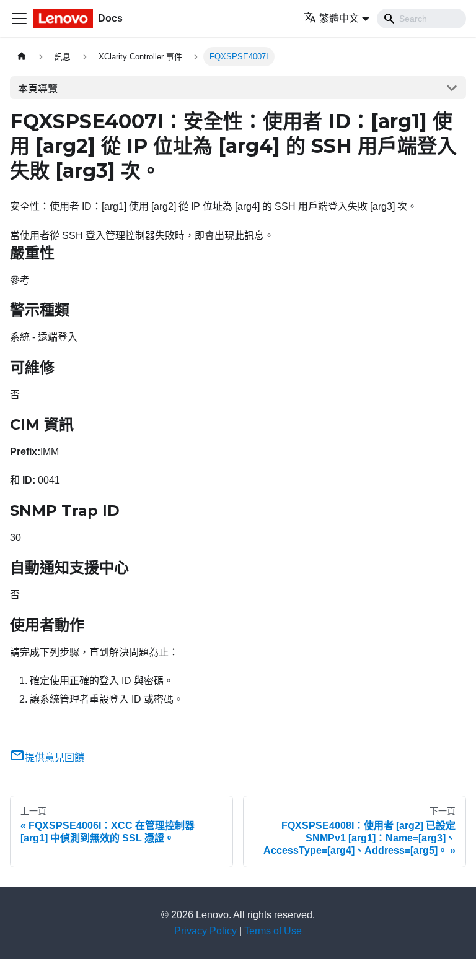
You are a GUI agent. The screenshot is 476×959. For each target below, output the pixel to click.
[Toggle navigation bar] (19, 18)
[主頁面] (21, 56)
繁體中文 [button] (339, 18)
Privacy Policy (205, 931)
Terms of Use (273, 931)
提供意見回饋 (54, 757)
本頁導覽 (38, 89)
